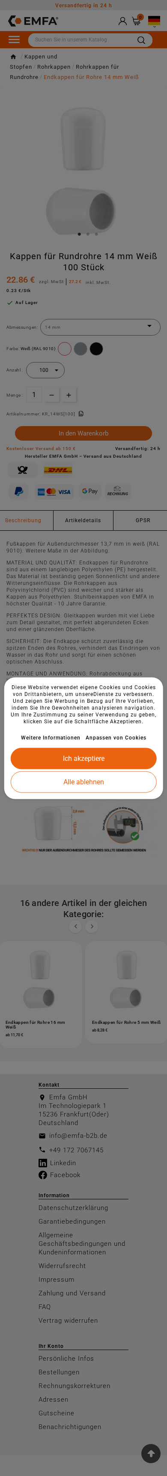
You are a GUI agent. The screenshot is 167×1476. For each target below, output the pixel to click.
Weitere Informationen (51, 737)
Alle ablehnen (83, 781)
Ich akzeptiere (83, 758)
